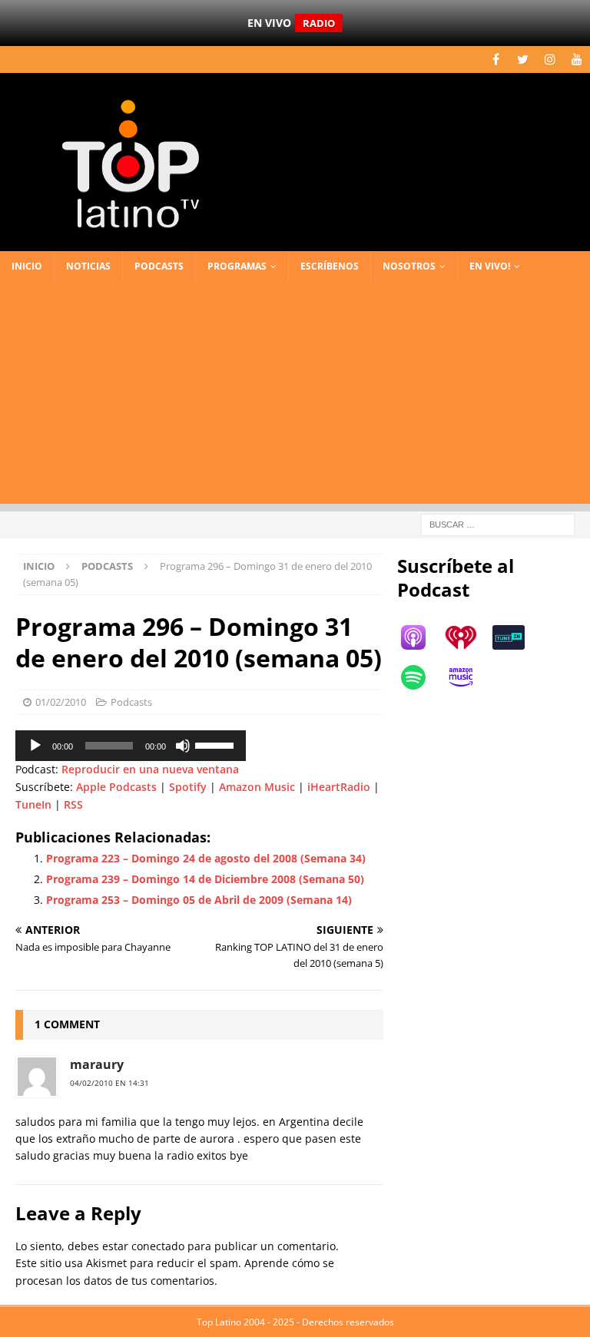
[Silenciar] (183, 745)
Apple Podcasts (116, 786)
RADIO (319, 23)
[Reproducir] (35, 745)
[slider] (216, 744)
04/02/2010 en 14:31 (109, 1082)
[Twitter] (522, 59)
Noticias (88, 266)
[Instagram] (549, 59)
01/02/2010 (60, 702)
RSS (73, 804)
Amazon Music (257, 786)
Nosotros (409, 266)
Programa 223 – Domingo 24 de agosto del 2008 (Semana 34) (206, 858)
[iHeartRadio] (468, 637)
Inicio (27, 266)
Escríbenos (329, 266)
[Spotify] (421, 677)
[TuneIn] (516, 637)
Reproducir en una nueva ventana (150, 769)
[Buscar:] (498, 523)
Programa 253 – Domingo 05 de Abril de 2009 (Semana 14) (199, 899)
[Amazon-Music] (468, 677)
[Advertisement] (295, 396)
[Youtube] (576, 59)
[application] (130, 745)
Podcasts (159, 266)
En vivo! (489, 266)
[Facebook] (495, 59)
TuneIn (33, 804)
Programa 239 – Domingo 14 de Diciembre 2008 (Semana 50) (205, 879)
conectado (157, 1246)
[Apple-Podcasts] (421, 637)
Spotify (188, 786)
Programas (237, 266)
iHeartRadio (338, 786)
